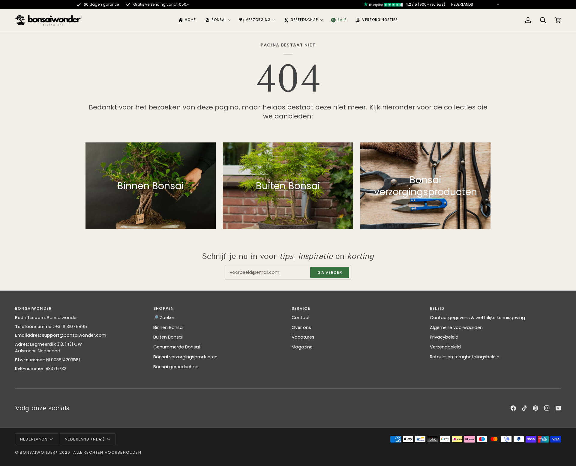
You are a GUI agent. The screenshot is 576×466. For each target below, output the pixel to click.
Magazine (302, 347)
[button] (217, 20)
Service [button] (301, 308)
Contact (301, 318)
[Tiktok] (524, 408)
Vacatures (303, 337)
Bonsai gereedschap (176, 367)
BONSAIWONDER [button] (33, 308)
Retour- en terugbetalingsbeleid (465, 357)
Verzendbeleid (445, 347)
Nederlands (34, 439)
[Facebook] (513, 408)
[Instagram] (547, 408)
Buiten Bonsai (168, 337)
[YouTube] (558, 408)
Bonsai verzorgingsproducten (185, 357)
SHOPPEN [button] (163, 308)
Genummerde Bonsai (176, 347)
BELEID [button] (437, 308)
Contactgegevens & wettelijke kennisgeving (477, 318)
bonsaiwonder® (39, 452)
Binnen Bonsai (168, 327)
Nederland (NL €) (85, 439)
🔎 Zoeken (164, 318)
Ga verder (329, 272)
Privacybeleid (444, 337)
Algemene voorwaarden (456, 327)
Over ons (301, 327)
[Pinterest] (535, 408)
